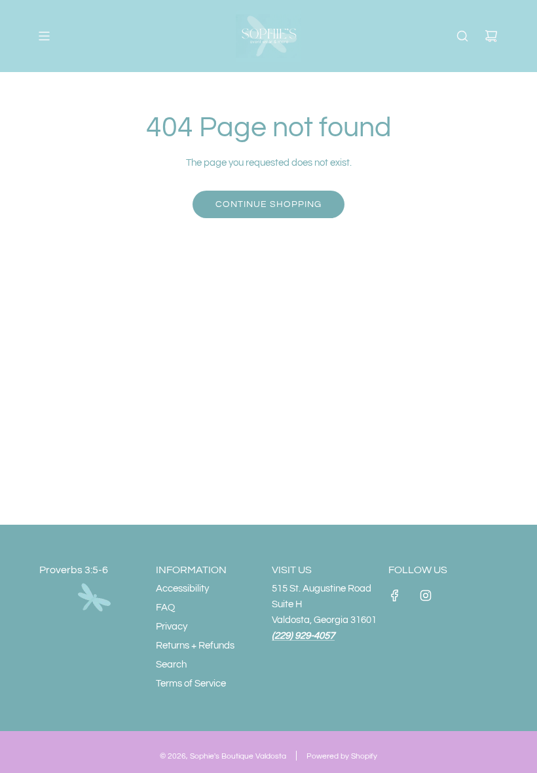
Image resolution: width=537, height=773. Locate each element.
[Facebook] (394, 595)
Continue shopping (268, 204)
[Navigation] (43, 36)
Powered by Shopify (341, 756)
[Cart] (491, 36)
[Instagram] (425, 595)
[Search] (462, 36)
